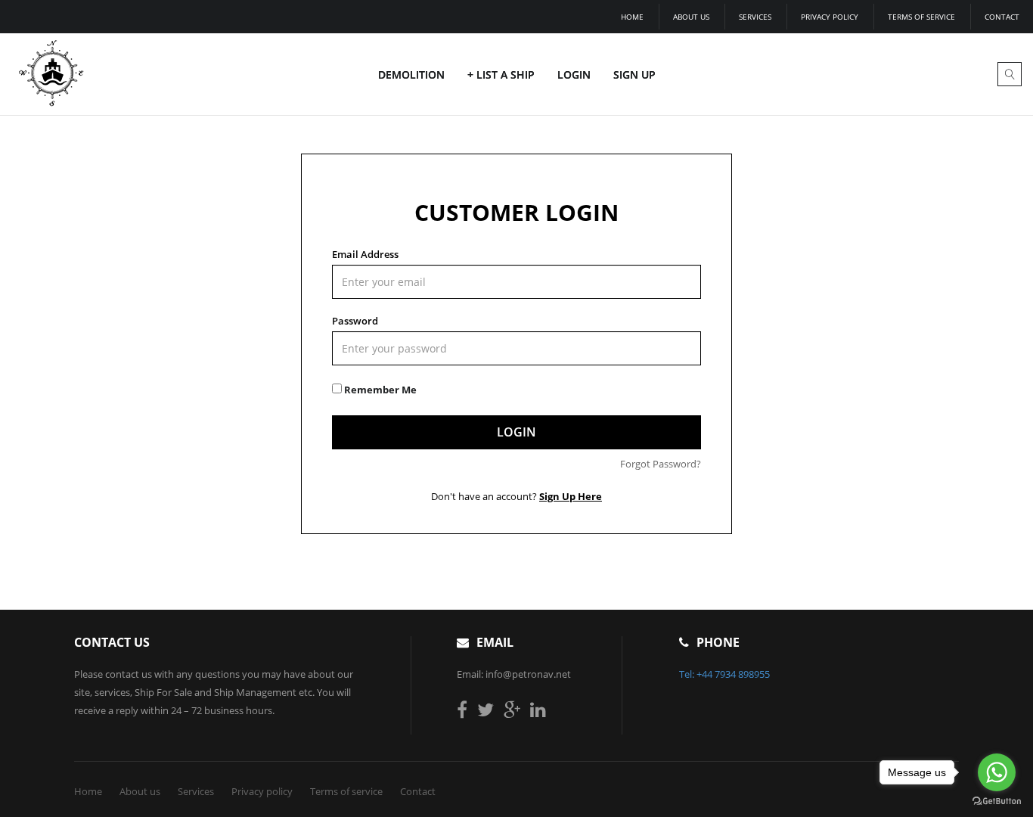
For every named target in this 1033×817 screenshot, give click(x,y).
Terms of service (921, 16)
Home (632, 16)
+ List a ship (501, 74)
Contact (1002, 16)
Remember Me (379, 389)
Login (574, 74)
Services (755, 16)
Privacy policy (829, 16)
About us (691, 16)
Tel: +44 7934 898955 (724, 674)
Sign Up (634, 74)
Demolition (411, 74)
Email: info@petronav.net (514, 674)
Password (355, 321)
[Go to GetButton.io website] (997, 801)
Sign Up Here (570, 496)
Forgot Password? (660, 464)
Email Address (365, 254)
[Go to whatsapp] (997, 772)
